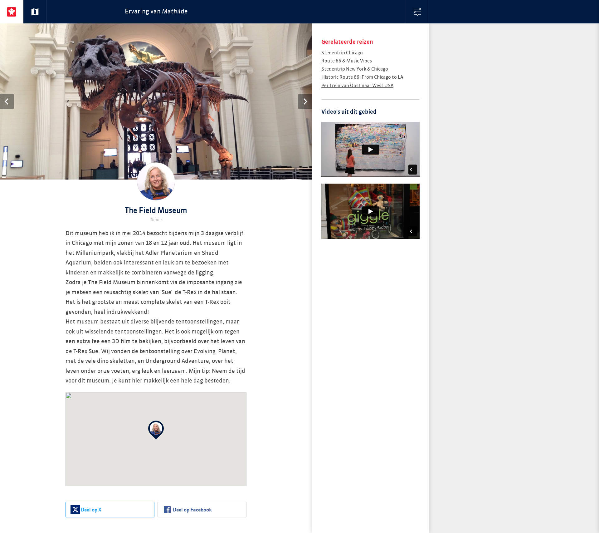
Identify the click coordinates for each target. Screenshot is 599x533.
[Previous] (7, 101)
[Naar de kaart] (35, 11)
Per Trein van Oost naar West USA (357, 85)
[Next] (305, 101)
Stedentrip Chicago (342, 53)
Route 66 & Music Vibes (346, 61)
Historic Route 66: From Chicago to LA (362, 77)
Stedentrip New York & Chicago (354, 69)
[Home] (11, 11)
